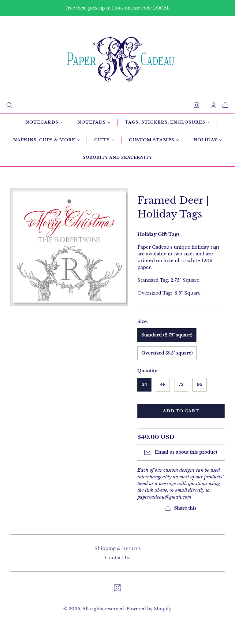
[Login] (213, 105)
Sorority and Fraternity (117, 157)
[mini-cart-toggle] (225, 105)
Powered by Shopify (149, 608)
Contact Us (117, 557)
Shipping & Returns (118, 548)
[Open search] (9, 105)
